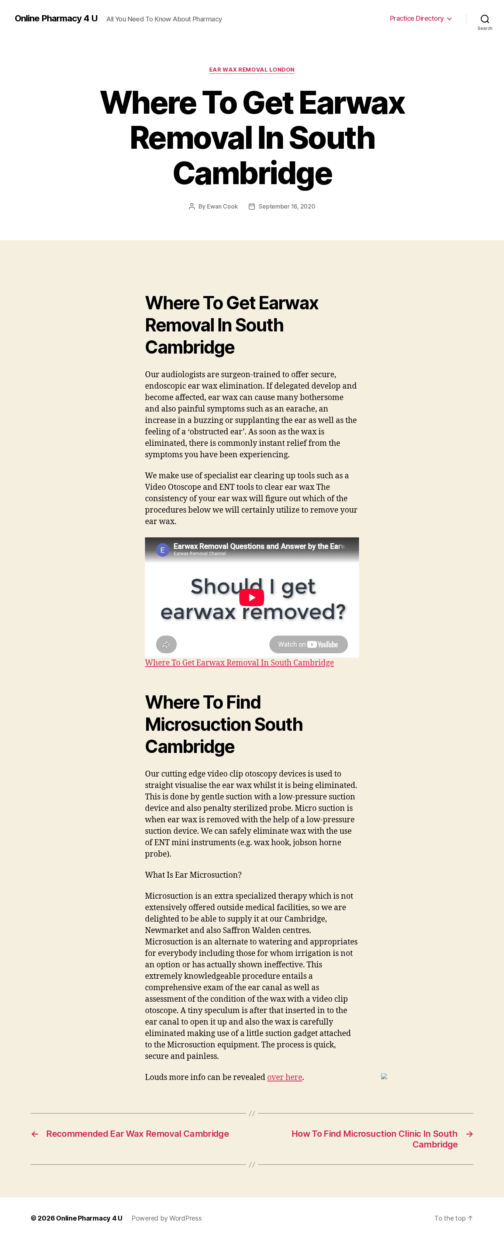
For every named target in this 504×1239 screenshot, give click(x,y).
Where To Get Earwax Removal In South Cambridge (239, 663)
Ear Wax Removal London (252, 69)
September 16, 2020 (287, 206)
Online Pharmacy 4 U (56, 18)
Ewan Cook (222, 206)
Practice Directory (417, 18)
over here (284, 1078)
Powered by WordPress (166, 1218)
